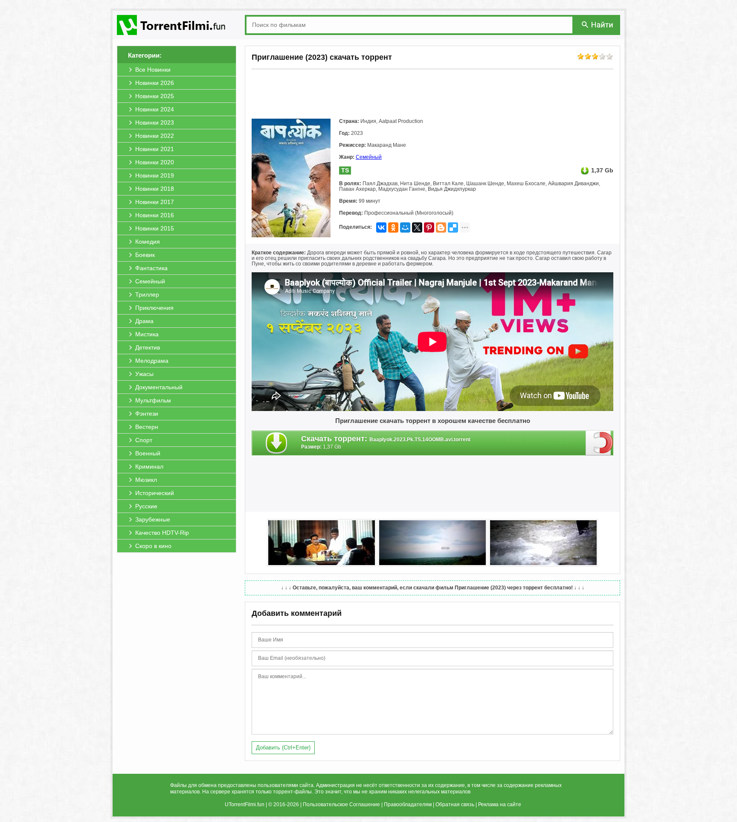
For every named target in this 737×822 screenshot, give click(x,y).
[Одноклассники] (393, 227)
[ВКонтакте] (381, 227)
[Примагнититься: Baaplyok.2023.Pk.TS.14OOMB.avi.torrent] (599, 442)
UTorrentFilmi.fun (244, 804)
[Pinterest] (429, 227)
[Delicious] (453, 227)
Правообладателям (408, 804)
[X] (417, 227)
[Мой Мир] (405, 227)
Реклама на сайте (499, 804)
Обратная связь (454, 804)
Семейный (369, 157)
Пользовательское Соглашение (341, 804)
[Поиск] (598, 24)
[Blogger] (441, 227)
